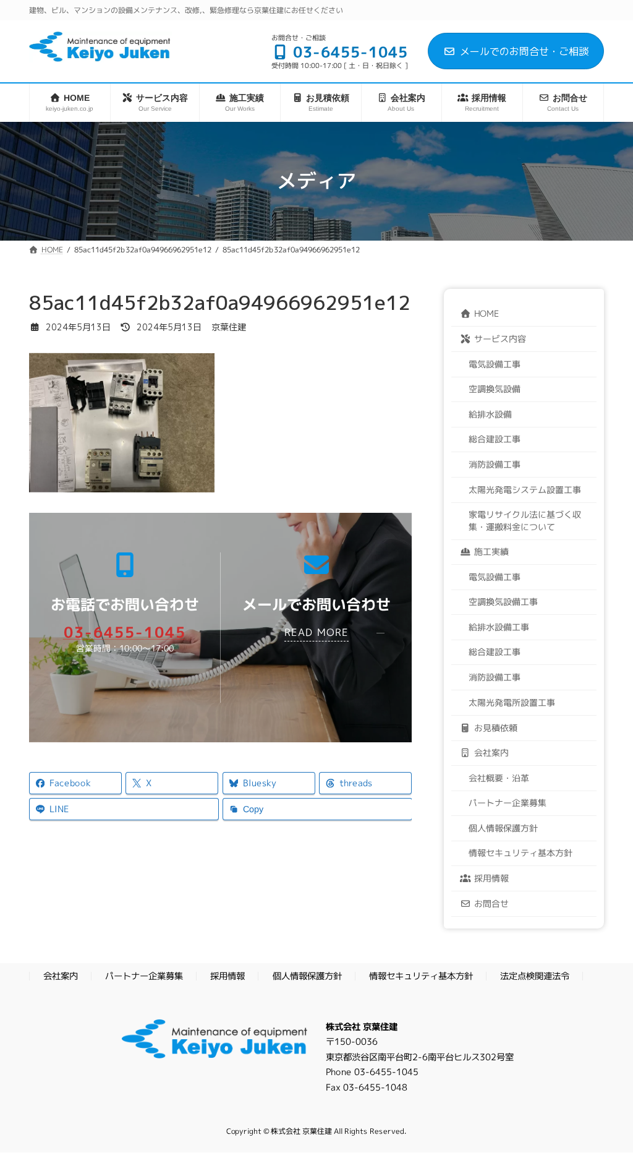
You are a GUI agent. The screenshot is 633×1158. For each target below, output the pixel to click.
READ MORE (316, 632)
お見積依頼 (495, 727)
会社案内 (491, 752)
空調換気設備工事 (503, 601)
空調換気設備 (494, 388)
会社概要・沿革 (499, 777)
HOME (486, 313)
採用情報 (491, 877)
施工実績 (491, 551)
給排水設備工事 (499, 626)
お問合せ (491, 903)
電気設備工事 (494, 363)
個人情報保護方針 (503, 827)
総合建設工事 (494, 438)
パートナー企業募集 (507, 802)
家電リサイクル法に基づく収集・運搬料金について (525, 520)
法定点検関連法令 (534, 976)
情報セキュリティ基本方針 (520, 853)
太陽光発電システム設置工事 (525, 488)
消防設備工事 (494, 464)
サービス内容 (500, 338)
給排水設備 (490, 413)
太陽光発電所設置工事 (512, 702)
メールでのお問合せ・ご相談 (524, 51)
